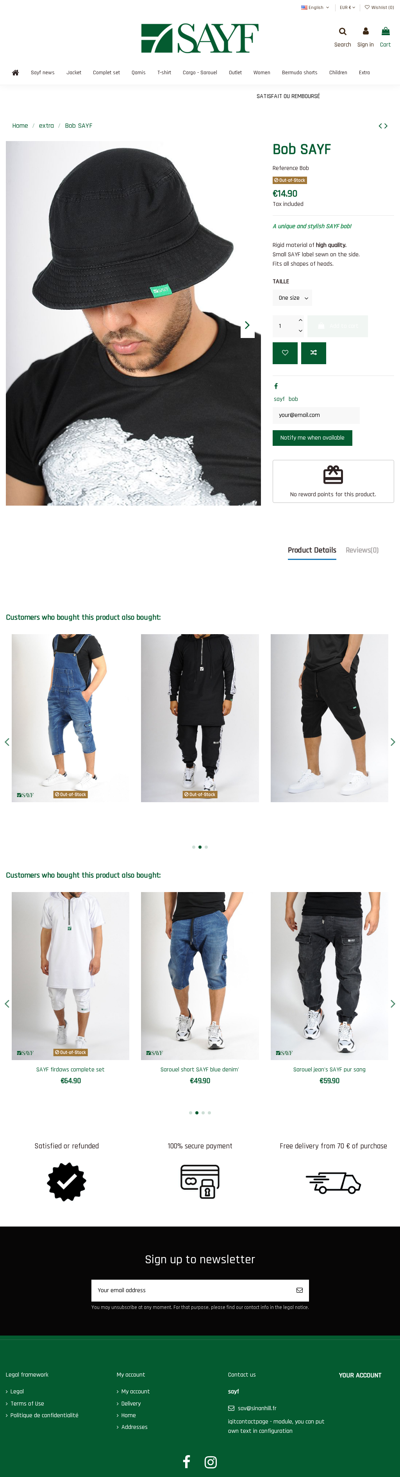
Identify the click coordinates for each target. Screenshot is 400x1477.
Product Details (312, 550)
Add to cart (344, 326)
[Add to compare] (313, 353)
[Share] (276, 387)
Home (128, 1415)
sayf (279, 399)
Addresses (134, 1427)
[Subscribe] (299, 1291)
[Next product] (386, 126)
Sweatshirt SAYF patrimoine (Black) (329, 1070)
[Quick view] (83, 799)
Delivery (131, 1404)
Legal (17, 1392)
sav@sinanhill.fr (257, 1408)
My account (135, 1392)
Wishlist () (382, 8)
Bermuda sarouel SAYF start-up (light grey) (200, 1073)
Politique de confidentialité (45, 1415)
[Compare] (70, 799)
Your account (360, 1375)
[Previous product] (381, 126)
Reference (285, 168)
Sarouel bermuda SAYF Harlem (71, 1070)
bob (293, 399)
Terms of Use (27, 1404)
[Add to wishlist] (285, 353)
